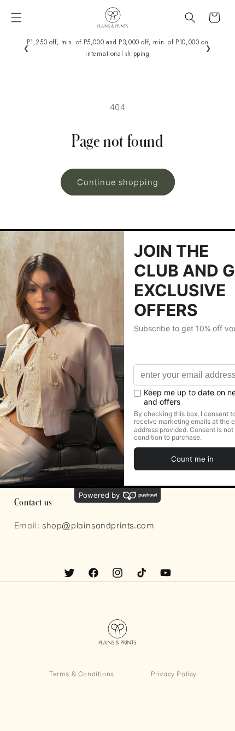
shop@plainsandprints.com (98, 525)
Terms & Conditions (81, 673)
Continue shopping (117, 182)
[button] (16, 17)
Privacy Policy (174, 673)
